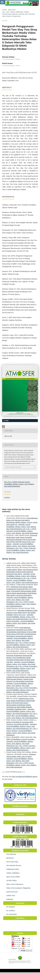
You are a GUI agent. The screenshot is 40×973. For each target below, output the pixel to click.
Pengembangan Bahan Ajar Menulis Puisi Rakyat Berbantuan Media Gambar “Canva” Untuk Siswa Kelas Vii (22, 521)
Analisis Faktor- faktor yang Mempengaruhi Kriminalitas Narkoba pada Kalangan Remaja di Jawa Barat (22, 572)
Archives (11, 10)
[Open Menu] (2, 2)
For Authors (10, 910)
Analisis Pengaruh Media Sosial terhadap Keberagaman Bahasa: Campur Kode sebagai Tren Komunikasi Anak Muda (21, 679)
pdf (7, 420)
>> (24, 772)
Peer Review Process (13, 865)
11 (16, 772)
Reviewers (10, 858)
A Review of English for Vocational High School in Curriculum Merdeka (21, 722)
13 (20, 772)
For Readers (10, 907)
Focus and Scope (12, 862)
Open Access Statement (14, 884)
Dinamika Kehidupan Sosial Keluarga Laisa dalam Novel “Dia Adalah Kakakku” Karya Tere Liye (21, 612)
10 (14, 772)
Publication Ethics (12, 869)
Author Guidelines (13, 873)
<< (3, 772)
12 (18, 772)
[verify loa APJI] (20, 802)
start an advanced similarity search (24, 776)
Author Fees (10, 895)
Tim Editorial (11, 854)
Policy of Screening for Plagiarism (18, 888)
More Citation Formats (13, 467)
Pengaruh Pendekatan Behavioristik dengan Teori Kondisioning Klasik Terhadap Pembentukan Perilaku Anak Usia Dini (20, 658)
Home (4, 10)
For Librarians (11, 914)
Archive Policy (11, 880)
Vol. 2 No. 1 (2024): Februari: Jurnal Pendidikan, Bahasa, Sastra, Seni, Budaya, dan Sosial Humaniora (18, 14)
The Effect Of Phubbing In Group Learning (21, 738)
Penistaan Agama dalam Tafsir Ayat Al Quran (21, 755)
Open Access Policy (13, 877)
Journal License (12, 892)
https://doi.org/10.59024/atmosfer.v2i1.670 (21, 73)
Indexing (9, 899)
